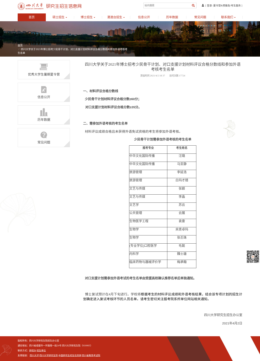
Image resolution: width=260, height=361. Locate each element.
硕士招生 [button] (59, 17)
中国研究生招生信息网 (69, 355)
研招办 (32, 350)
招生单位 (41, 350)
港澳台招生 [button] (115, 17)
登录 (209, 5)
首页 (32, 17)
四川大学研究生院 (48, 355)
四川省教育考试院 (91, 355)
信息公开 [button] (144, 17)
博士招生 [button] (87, 17)
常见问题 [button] (200, 17)
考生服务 (236, 5)
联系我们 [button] (227, 17)
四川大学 (34, 355)
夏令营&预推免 (221, 5)
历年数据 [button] (172, 17)
